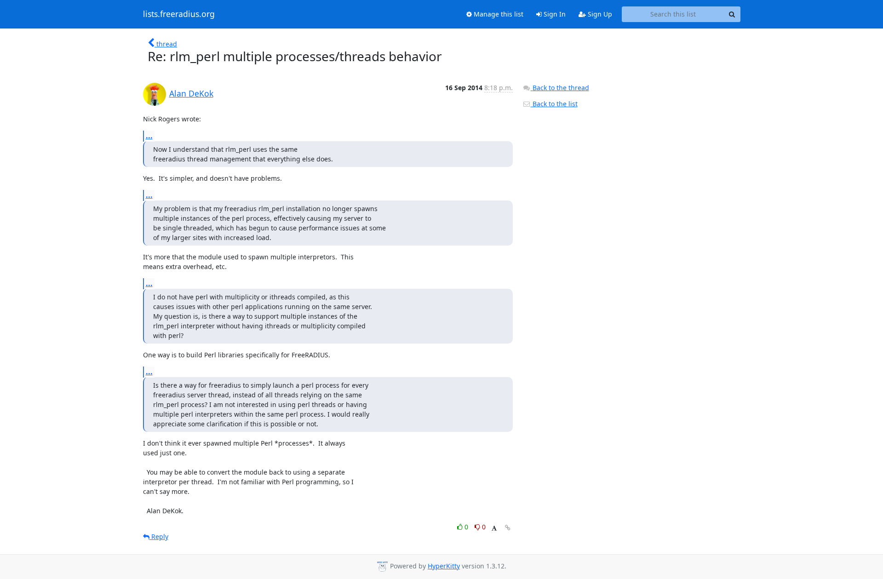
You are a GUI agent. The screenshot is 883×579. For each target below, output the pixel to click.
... (149, 136)
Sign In (554, 14)
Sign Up (599, 14)
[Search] (732, 14)
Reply (158, 536)
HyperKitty (444, 566)
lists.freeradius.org (179, 14)
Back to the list (554, 103)
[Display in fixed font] (494, 528)
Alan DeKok (191, 93)
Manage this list (497, 14)
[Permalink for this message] (508, 528)
